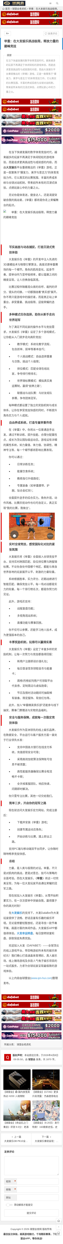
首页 (7, 8)
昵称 (11, 1181)
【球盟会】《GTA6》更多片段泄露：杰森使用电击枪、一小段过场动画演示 (45, 1096)
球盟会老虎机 (19, 8)
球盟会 (31, 1059)
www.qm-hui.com (41, 978)
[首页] (58, 1221)
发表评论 (52, 33)
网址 (8, 1197)
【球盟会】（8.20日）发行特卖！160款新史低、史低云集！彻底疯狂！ (45, 1126)
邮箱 (11, 1189)
